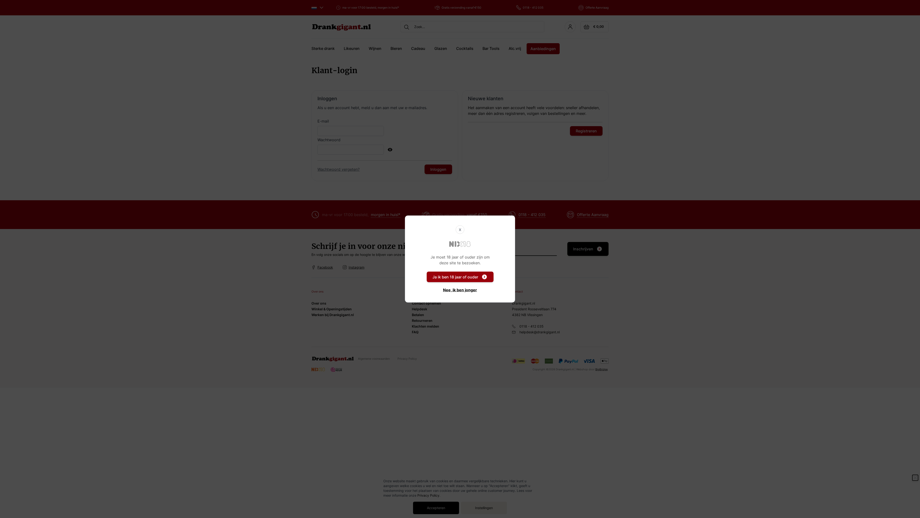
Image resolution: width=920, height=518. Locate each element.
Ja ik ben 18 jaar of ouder (455, 277)
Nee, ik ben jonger (460, 290)
